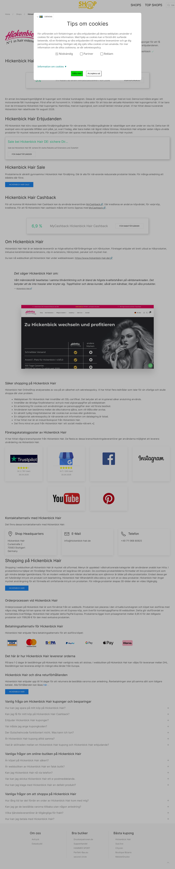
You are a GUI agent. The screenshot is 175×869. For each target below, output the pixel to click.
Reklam (108, 54)
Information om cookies (51, 66)
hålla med (76, 73)
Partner (88, 54)
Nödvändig (65, 54)
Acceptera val (94, 73)
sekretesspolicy (92, 47)
